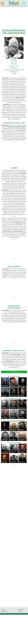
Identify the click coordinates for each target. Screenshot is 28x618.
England (13, 69)
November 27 (12, 66)
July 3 (12, 62)
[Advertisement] (14, 547)
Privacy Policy (21, 609)
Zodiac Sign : (14, 72)
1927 (16, 62)
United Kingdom (20, 69)
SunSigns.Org (4, 611)
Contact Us (20, 611)
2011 (18, 66)
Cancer (14, 73)
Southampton (7, 69)
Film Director (14, 36)
